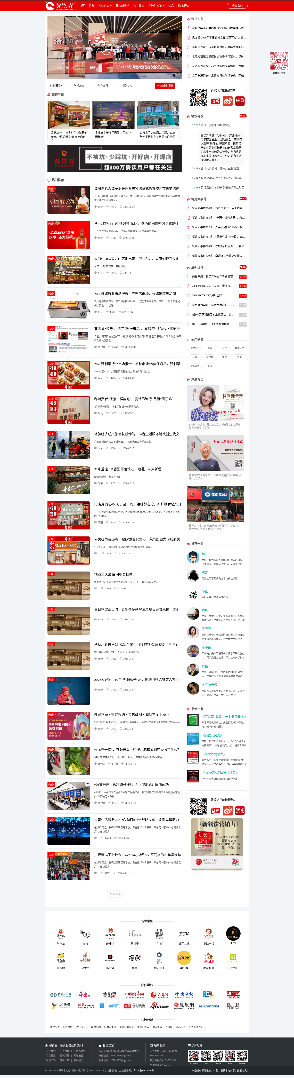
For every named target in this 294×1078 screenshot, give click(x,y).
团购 (195, 357)
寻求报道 (51, 1055)
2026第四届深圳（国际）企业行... (212, 285)
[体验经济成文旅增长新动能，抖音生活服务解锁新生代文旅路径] (68, 458)
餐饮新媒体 (143, 1027)
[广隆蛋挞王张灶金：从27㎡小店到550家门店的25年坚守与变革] (68, 879)
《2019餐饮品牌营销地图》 (220, 773)
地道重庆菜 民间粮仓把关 (113, 574)
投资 (224, 357)
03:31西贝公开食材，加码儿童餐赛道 (215, 168)
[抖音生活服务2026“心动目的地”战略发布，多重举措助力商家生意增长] (68, 844)
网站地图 (78, 1055)
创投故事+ (80, 85)
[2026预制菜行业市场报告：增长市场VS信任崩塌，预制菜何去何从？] (68, 388)
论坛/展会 (184, 5)
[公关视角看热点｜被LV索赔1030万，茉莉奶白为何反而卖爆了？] (68, 563)
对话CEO (51, 1060)
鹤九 (205, 554)
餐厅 (224, 348)
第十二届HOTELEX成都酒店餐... (212, 324)
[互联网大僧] (193, 693)
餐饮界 (209, 357)
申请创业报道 (165, 85)
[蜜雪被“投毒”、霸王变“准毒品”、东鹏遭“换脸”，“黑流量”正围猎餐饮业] (68, 353)
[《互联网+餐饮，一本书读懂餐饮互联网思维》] (193, 725)
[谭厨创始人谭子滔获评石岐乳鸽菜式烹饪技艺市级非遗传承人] (68, 212)
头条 (91, 5)
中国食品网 (95, 1027)
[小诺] (193, 600)
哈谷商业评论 (196, 1027)
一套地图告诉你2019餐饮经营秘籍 (220, 779)
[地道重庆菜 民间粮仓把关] (68, 598)
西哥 (205, 610)
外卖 (210, 348)
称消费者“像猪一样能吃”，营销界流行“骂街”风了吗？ (134, 399)
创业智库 (103, 5)
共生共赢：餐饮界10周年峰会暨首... (213, 276)
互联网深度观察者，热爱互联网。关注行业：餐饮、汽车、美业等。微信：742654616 (223, 695)
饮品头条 (180, 1027)
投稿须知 (64, 1055)
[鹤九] (193, 562)
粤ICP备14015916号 (143, 1070)
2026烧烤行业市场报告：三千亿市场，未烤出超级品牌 (135, 294)
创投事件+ (103, 85)
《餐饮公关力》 (212, 735)
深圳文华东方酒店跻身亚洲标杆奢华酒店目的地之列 (223, 28)
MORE (243, 116)
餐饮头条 (55, 1027)
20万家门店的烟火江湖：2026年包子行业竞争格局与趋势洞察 (157, 136)
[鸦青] (193, 581)
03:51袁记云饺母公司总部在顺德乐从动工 (218, 187)
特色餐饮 (239, 348)
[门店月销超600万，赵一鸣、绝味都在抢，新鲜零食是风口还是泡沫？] (68, 528)
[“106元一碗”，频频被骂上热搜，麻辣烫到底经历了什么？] (68, 774)
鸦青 (205, 572)
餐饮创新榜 (122, 5)
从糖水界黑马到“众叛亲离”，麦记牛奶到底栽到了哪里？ (136, 644)
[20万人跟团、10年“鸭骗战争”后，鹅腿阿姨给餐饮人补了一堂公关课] (68, 703)
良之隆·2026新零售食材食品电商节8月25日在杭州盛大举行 (227, 37)
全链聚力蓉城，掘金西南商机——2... (214, 305)
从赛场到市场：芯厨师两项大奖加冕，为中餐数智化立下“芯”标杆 (231, 66)
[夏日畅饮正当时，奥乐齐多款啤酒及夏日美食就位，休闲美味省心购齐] (68, 633)
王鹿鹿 (206, 629)
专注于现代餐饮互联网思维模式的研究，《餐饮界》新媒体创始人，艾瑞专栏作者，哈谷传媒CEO (223, 564)
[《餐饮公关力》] (193, 744)
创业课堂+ (56, 85)
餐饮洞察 (195, 366)
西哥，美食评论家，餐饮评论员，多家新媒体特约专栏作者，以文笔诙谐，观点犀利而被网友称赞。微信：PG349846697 (223, 620)
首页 (82, 5)
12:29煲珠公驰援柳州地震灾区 (211, 125)
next (175, 47)
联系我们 (78, 1060)
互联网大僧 (209, 685)
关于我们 (51, 1051)
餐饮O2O (195, 348)
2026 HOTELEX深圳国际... (208, 295)
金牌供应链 (155, 5)
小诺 (205, 591)
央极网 (169, 1027)
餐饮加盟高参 (126, 1027)
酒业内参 (80, 1027)
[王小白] (193, 656)
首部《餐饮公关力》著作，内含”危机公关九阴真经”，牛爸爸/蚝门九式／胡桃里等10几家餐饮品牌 (224, 745)
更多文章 (115, 894)
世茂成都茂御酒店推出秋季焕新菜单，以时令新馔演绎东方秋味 (230, 56)
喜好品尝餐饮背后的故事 (215, 597)
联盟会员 (237, 5)
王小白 (206, 647)
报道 (210, 366)
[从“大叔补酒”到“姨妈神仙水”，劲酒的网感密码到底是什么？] (68, 248)
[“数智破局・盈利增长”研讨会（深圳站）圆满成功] (68, 809)
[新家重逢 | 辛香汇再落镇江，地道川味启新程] (68, 493)
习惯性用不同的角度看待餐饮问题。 (221, 578)
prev (54, 47)
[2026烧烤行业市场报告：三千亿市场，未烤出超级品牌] (68, 318)
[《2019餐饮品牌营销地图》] (193, 781)
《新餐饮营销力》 (214, 754)
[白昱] (193, 674)
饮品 (171, 5)
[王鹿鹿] (193, 637)
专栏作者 (64, 1060)
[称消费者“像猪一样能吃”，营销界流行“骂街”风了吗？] (68, 423)
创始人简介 (80, 1051)
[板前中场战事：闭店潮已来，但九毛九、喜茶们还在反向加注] (68, 283)
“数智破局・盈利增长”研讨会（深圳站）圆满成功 (131, 785)
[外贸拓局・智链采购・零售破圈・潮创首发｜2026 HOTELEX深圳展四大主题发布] (68, 739)
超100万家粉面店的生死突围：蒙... (213, 314)
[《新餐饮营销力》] (193, 762)
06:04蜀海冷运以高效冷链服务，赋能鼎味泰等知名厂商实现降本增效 (219, 178)
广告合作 (64, 1051)
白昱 (205, 666)
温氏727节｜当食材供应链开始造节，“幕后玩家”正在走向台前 (69, 136)
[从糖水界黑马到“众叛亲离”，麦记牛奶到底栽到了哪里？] (68, 668)
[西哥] (193, 618)
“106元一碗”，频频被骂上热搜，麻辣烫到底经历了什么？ (137, 750)
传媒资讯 (67, 1027)
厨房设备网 (110, 1027)
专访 (239, 357)
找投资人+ (127, 85)
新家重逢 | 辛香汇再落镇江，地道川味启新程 (127, 469)
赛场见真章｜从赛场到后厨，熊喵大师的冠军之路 (222, 47)
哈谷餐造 (138, 5)
